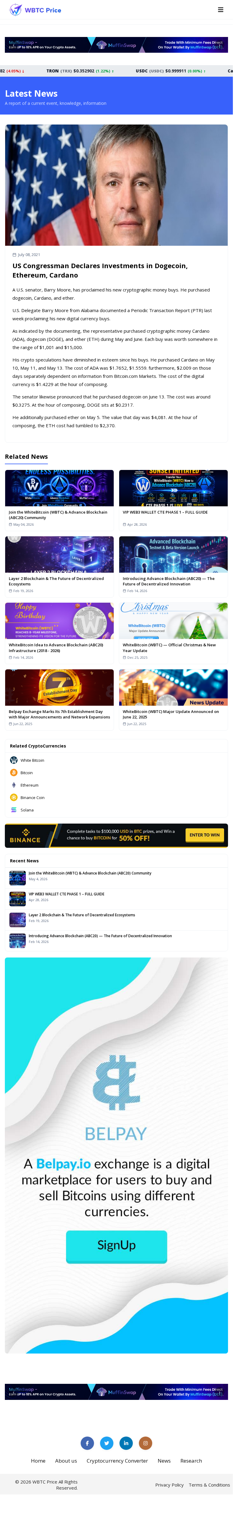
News (164, 1460)
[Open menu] (221, 9)
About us (66, 1460)
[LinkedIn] (126, 1443)
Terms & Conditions (209, 1485)
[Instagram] (145, 1443)
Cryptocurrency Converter (117, 1460)
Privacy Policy (169, 1485)
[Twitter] (106, 1443)
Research (191, 1460)
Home (38, 1460)
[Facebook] (87, 1443)
